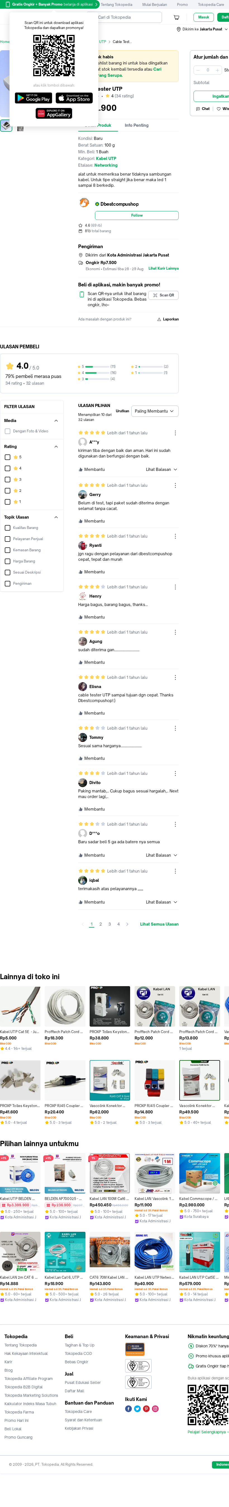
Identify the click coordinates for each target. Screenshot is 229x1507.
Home (5, 42)
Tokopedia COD (78, 1353)
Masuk (203, 17)
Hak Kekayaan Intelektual (26, 1353)
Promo (182, 5)
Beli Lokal (13, 1429)
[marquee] (128, 66)
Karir (8, 1362)
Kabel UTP (97, 42)
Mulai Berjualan (154, 5)
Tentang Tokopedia (116, 5)
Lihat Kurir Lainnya (164, 268)
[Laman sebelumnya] (82, 924)
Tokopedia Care (211, 5)
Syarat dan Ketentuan (83, 1420)
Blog (8, 1370)
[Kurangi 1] (198, 70)
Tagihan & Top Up (79, 1345)
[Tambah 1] (217, 70)
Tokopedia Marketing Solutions (31, 1395)
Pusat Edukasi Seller (83, 1382)
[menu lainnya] (175, 433)
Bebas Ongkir (76, 1362)
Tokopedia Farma (19, 1412)
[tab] (136, 125)
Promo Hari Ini (16, 1420)
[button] (202, 29)
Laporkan (171, 319)
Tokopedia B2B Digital (23, 1387)
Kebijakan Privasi (79, 1428)
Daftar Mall (74, 1391)
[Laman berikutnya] (127, 924)
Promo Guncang (18, 1437)
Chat (206, 109)
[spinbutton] (207, 70)
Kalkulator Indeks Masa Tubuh (30, 1403)
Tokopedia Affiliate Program (28, 1378)
